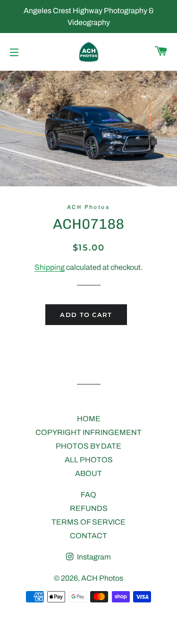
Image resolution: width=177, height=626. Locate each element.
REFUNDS (89, 508)
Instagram (93, 557)
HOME (89, 419)
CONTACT (88, 536)
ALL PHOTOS (89, 460)
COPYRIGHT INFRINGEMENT (88, 432)
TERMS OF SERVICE (88, 522)
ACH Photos (102, 578)
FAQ (88, 495)
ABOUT (88, 473)
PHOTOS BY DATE (88, 446)
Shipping (49, 267)
